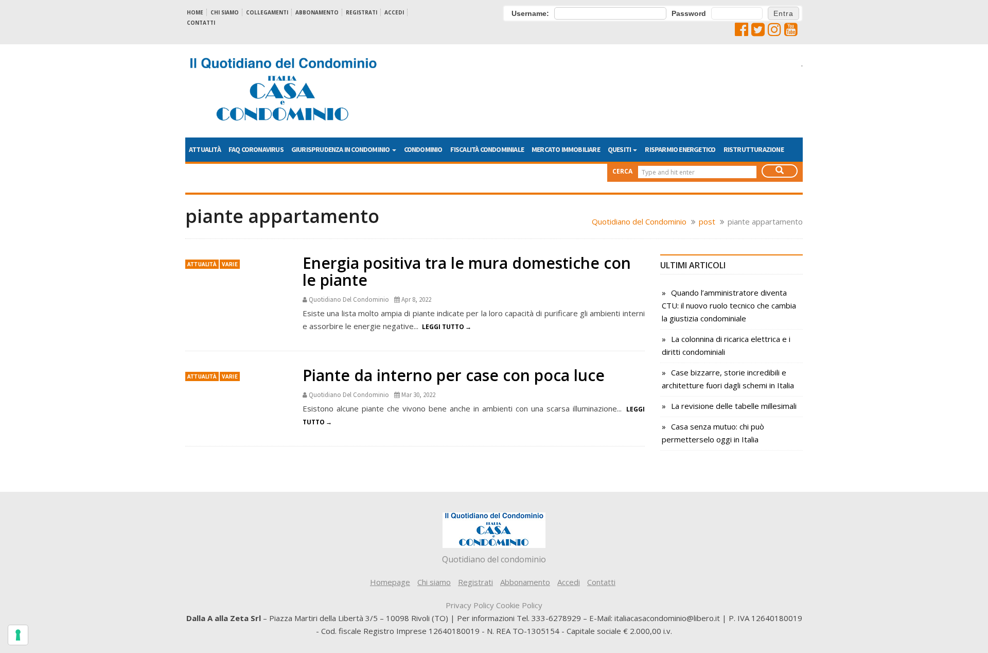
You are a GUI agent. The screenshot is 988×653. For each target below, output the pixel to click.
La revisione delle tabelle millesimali (734, 406)
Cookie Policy (519, 605)
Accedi (394, 12)
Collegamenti (267, 12)
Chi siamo (224, 12)
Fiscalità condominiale (487, 149)
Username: (530, 13)
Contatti (201, 22)
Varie (230, 264)
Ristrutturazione (754, 149)
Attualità (205, 149)
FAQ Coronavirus (256, 149)
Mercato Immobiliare (566, 149)
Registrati (361, 12)
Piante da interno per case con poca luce (454, 375)
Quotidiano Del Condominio (349, 299)
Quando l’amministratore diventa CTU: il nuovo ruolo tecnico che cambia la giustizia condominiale (729, 305)
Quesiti (620, 149)
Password (689, 13)
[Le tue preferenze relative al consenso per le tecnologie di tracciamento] (18, 635)
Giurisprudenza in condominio (341, 149)
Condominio (423, 149)
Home (195, 12)
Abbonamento (317, 12)
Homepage (390, 582)
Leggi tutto (443, 326)
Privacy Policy (470, 605)
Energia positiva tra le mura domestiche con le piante (467, 271)
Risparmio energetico (680, 149)
